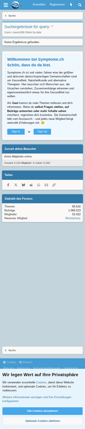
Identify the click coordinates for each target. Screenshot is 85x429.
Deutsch (27, 362)
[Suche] (80, 5)
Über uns (8, 368)
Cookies (11, 362)
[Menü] (5, 5)
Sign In (16, 131)
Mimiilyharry (73, 218)
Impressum (23, 368)
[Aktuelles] (71, 5)
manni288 (19, 32)
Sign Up (42, 131)
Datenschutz (70, 368)
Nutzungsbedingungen (46, 368)
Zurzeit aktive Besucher (20, 148)
